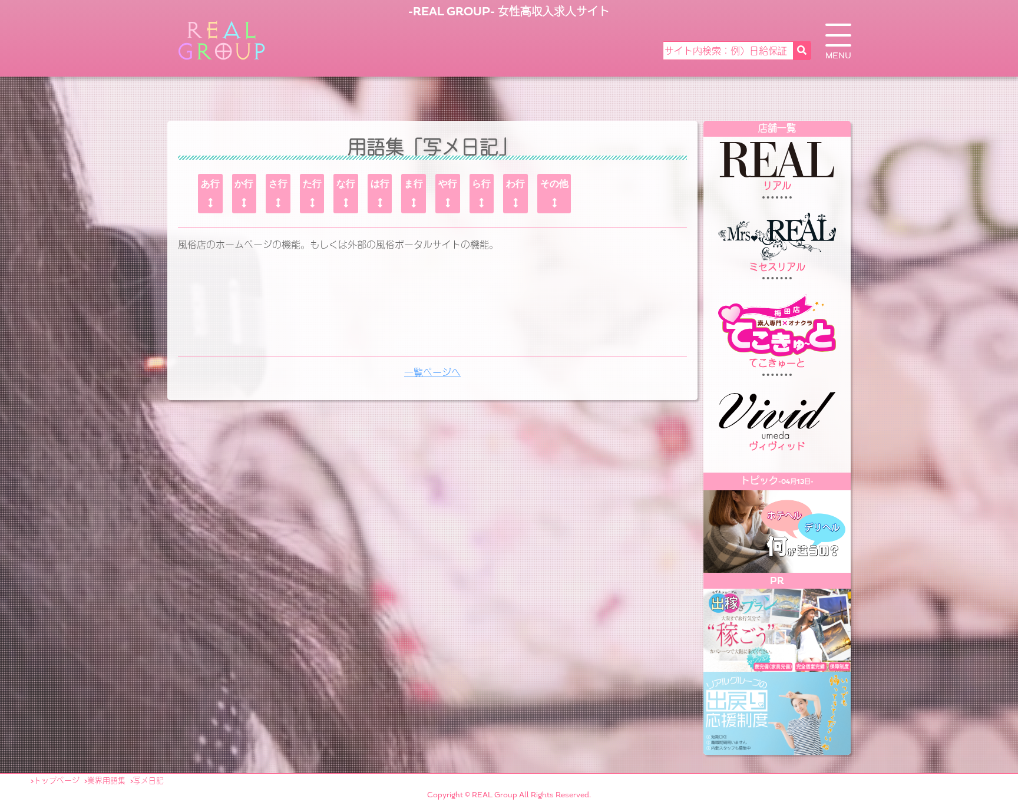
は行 (380, 184)
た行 (312, 184)
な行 (345, 184)
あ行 (210, 184)
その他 (554, 184)
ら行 (481, 184)
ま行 (413, 184)
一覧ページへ (432, 373)
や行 (447, 184)
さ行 (278, 184)
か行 (243, 184)
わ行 (515, 184)
